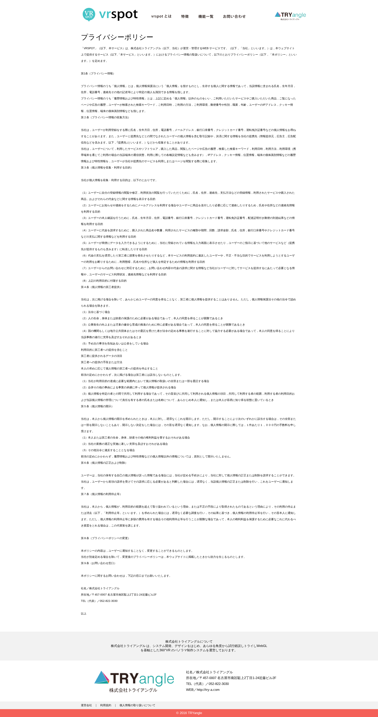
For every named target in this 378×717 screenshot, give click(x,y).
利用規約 (105, 705)
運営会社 (86, 705)
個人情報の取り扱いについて (137, 705)
